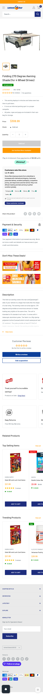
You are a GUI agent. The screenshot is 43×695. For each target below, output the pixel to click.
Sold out (22, 143)
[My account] (34, 7)
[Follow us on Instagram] (13, 659)
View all (38, 446)
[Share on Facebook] (25, 213)
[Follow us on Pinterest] (17, 659)
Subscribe (9, 636)
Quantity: (5, 135)
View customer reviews (15, 203)
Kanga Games (9, 477)
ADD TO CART (15, 504)
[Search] (38, 14)
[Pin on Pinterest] (30, 213)
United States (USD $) (10, 647)
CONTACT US (21, 1)
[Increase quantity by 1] (25, 134)
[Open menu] (3, 8)
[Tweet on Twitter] (34, 213)
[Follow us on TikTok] (26, 659)
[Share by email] (39, 213)
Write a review (21, 354)
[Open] (6, 689)
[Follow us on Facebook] (4, 659)
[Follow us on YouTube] (22, 659)
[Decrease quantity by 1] (12, 134)
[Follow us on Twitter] (8, 659)
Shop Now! (21, 395)
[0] (38, 7)
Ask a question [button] (21, 360)
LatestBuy (6, 89)
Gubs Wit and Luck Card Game (15, 480)
